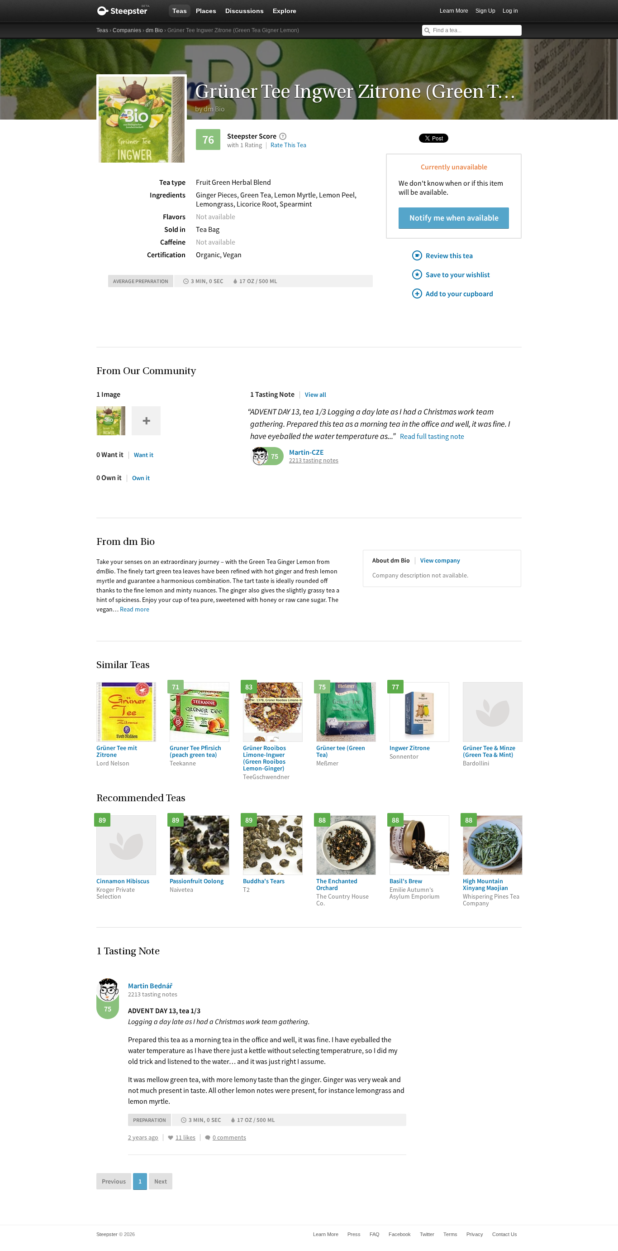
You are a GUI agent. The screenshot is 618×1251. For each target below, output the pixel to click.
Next (160, 1181)
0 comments (229, 1137)
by (210, 108)
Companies (127, 30)
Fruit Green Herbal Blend (233, 182)
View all (315, 394)
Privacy (474, 1234)
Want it (143, 455)
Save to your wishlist (458, 274)
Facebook (400, 1234)
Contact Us (504, 1234)
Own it (141, 478)
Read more (134, 609)
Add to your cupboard (459, 293)
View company (440, 560)
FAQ (375, 1234)
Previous (114, 1181)
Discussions (244, 10)
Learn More (454, 11)
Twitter (427, 1234)
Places (206, 10)
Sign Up (485, 11)
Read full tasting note (432, 436)
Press (354, 1234)
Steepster (128, 11)
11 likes (185, 1137)
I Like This (170, 1138)
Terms (450, 1234)
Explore (284, 10)
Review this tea (449, 255)
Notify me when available (454, 217)
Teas (179, 10)
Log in (510, 11)
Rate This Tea (288, 145)
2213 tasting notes (313, 460)
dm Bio (154, 30)
